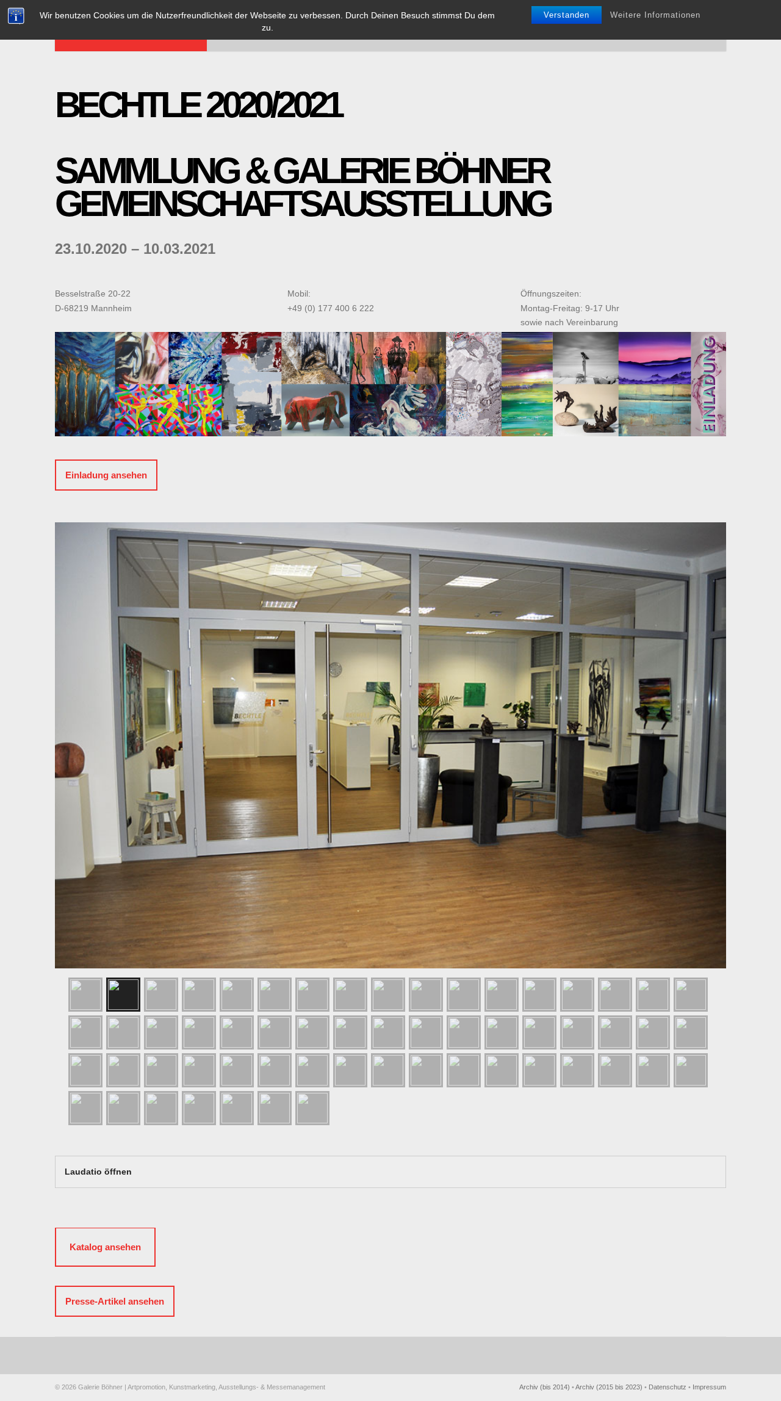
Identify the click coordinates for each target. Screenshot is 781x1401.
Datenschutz (667, 1387)
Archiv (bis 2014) (544, 1387)
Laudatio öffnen (98, 1171)
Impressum (709, 1387)
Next (714, 732)
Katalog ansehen (105, 1247)
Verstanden (566, 15)
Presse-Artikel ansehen (114, 1301)
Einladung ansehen (106, 475)
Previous (67, 732)
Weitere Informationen (655, 15)
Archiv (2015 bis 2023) (608, 1387)
